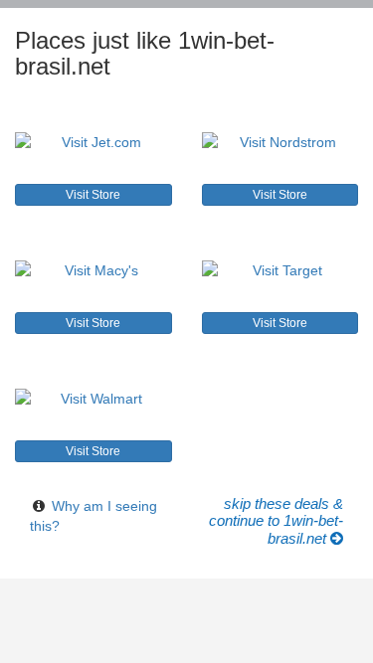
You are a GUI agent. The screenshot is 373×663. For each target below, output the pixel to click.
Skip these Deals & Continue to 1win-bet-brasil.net (276, 521)
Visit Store (93, 195)
